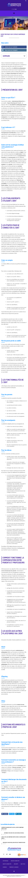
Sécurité (16, 863)
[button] (26, 1)
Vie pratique (5, 860)
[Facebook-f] (12, 9)
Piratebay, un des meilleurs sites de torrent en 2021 (14, 842)
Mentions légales (11, 876)
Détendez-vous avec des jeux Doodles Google (14, 833)
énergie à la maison (14, 867)
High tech (23, 863)
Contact (23, 875)
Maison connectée (15, 860)
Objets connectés (7, 863)
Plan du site (18, 876)
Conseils (5, 867)
